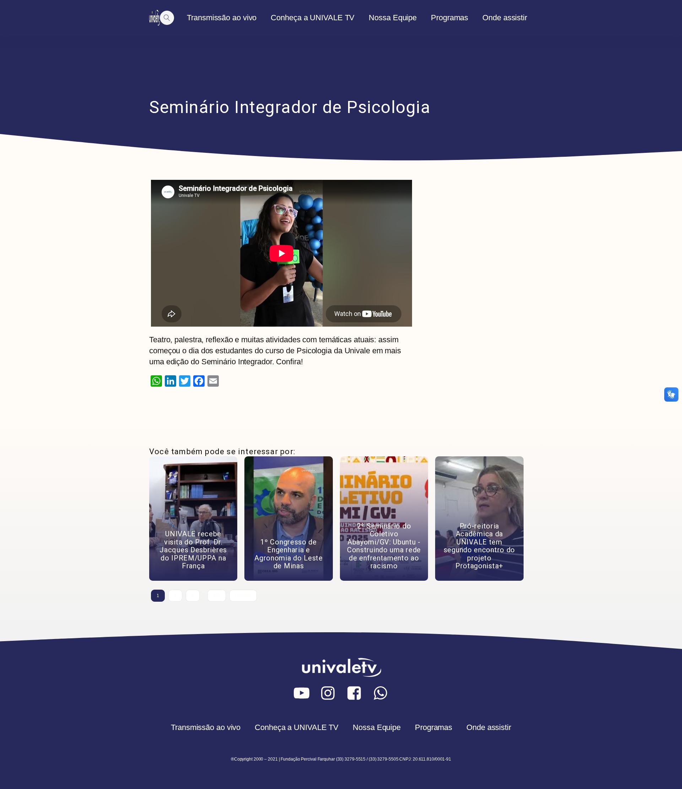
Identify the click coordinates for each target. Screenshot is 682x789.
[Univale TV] (154, 18)
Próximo (243, 595)
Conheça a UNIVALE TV (312, 17)
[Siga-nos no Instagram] (327, 693)
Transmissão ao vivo (221, 17)
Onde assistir (504, 17)
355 (217, 595)
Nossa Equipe (393, 17)
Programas (449, 17)
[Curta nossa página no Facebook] (354, 693)
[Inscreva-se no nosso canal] (301, 693)
